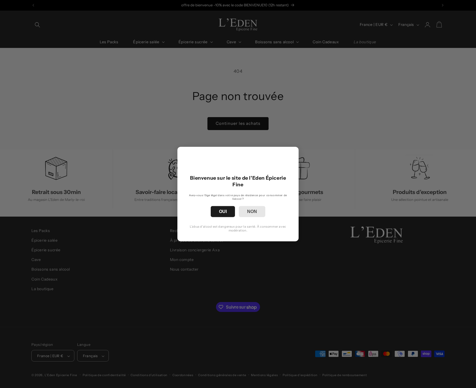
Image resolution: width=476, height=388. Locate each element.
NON (252, 211)
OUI (223, 211)
